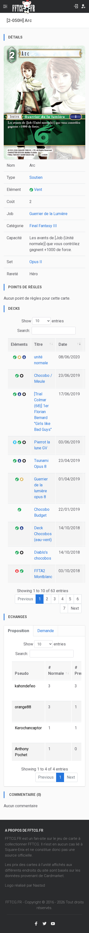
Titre (38, 344)
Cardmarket (54, 876)
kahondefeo (25, 686)
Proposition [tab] (18, 630)
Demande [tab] (45, 630)
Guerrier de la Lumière (48, 213)
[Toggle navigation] (5, 6)
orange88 (23, 707)
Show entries (43, 320)
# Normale (56, 670)
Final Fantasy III (43, 225)
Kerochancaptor (28, 728)
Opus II (35, 261)
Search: (23, 330)
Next (75, 608)
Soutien (36, 177)
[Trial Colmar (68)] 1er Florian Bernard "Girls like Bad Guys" (43, 412)
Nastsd (39, 885)
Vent (37, 189)
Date (63, 344)
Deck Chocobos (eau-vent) (43, 534)
